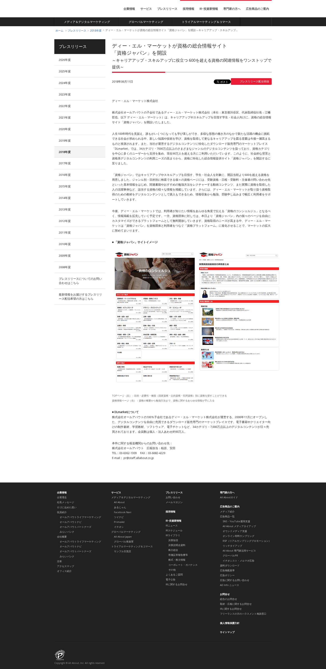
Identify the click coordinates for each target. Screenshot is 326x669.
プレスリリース (167, 9)
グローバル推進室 (124, 541)
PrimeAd (119, 522)
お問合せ (225, 594)
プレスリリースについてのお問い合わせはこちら (80, 281)
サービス (146, 9)
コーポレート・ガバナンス (183, 564)
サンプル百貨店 (122, 551)
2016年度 (65, 175)
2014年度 (65, 198)
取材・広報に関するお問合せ (236, 603)
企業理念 (62, 497)
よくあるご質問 (174, 574)
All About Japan (123, 536)
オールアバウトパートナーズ (75, 526)
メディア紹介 (227, 511)
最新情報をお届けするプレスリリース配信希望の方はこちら (80, 296)
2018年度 (96, 30)
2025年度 (65, 71)
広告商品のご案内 (257, 9)
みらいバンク (67, 531)
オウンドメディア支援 (235, 531)
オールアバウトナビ (71, 522)
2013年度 (65, 209)
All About (70, 9)
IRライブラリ (173, 535)
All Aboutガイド (229, 497)
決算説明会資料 (176, 545)
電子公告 (170, 579)
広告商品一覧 (227, 516)
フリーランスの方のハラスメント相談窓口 (243, 613)
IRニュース (172, 525)
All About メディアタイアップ (239, 526)
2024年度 (65, 83)
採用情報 (188, 9)
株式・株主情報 (176, 559)
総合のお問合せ (228, 599)
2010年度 (65, 244)
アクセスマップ (65, 566)
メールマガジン (174, 502)
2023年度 (65, 94)
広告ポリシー (227, 575)
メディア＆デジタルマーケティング (87, 22)
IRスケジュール (174, 530)
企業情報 (129, 9)
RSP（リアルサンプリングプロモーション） (247, 540)
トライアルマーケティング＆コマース (206, 22)
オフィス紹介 (64, 571)
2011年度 (65, 232)
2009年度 (65, 256)
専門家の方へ (232, 9)
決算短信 (173, 540)
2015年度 (65, 186)
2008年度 (65, 267)
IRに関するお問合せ (176, 584)
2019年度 (65, 141)
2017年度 (65, 163)
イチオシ (119, 526)
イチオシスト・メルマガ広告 (238, 560)
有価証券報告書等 (178, 554)
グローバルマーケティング (146, 22)
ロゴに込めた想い (67, 507)
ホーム (59, 30)
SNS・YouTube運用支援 (236, 521)
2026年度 (65, 60)
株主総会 (173, 550)
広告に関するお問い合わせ (234, 580)
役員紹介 (62, 512)
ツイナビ (119, 517)
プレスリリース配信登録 (254, 81)
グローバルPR (230, 555)
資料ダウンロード (230, 565)
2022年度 (65, 106)
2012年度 (65, 221)
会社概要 (62, 536)
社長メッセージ (65, 502)
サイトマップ (227, 632)
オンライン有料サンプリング (238, 536)
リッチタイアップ (232, 545)
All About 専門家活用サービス (239, 550)
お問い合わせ (173, 497)
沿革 (59, 561)
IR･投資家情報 (209, 9)
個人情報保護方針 (230, 623)
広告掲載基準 (227, 570)
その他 (172, 569)
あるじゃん (120, 507)
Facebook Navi (122, 512)
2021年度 (65, 117)
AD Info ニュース (229, 585)
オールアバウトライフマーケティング (80, 517)
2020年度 (65, 129)
